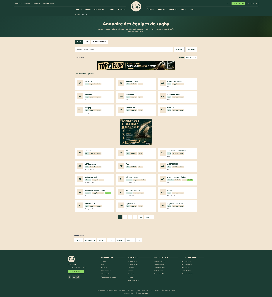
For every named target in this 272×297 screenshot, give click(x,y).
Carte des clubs (159, 264)
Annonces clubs (186, 261)
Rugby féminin (132, 261)
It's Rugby (77, 14)
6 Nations (104, 268)
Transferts (131, 268)
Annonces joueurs (186, 264)
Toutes (79, 42)
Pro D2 (103, 264)
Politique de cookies (142, 290)
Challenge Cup (105, 274)
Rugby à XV (36, 3)
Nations (122, 9)
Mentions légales (112, 290)
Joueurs (88, 9)
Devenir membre (238, 3)
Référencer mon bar (187, 274)
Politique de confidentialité (126, 290)
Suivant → (149, 217)
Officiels (130, 240)
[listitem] (94, 84)
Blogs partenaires (49, 3)
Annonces (173, 9)
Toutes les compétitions (108, 277)
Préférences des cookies (168, 290)
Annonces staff (185, 268)
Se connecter (252, 3)
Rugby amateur (133, 264)
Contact (156, 290)
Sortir (192, 9)
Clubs (112, 9)
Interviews (131, 271)
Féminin (27, 3)
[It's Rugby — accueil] (136, 6)
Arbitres (120, 240)
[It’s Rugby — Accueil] (71, 259)
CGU (151, 290)
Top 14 (103, 261)
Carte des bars (158, 271)
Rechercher (191, 49)
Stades (110, 240)
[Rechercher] (228, 3)
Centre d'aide (101, 290)
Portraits (130, 277)
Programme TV (159, 274)
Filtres (180, 49)
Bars (183, 9)
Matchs (79, 9)
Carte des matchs (159, 261)
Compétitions (100, 9)
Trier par (181, 57)
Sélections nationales (99, 42)
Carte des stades (159, 268)
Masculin (18, 3)
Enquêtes (131, 274)
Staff (138, 240)
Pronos (161, 9)
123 (140, 217)
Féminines (150, 9)
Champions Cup (106, 271)
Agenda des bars (186, 271)
